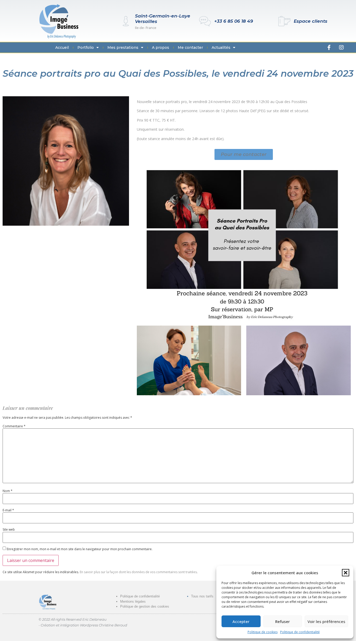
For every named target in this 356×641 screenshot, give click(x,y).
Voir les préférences (326, 621)
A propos (160, 47)
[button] (345, 572)
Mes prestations (122, 47)
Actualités (221, 47)
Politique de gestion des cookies (144, 606)
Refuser (282, 621)
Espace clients (310, 21)
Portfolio (85, 47)
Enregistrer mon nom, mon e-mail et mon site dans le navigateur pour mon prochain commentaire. (79, 549)
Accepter (240, 621)
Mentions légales (133, 601)
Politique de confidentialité (300, 632)
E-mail (8, 510)
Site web (9, 529)
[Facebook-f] (329, 47)
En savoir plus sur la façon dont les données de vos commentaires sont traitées (138, 572)
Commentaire (14, 426)
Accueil (62, 47)
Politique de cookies (263, 632)
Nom (8, 491)
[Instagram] (341, 47)
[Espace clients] (284, 21)
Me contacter (190, 47)
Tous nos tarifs (202, 596)
